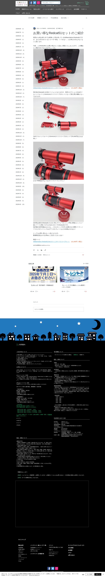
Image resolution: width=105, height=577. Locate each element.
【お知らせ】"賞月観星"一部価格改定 (41, 285)
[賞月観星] (43, 274)
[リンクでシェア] (45, 250)
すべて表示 (85, 263)
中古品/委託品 (54, 17)
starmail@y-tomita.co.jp (66, 431)
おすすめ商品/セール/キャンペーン (41, 245)
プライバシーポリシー (34, 575)
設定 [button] (83, 574)
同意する (98, 574)
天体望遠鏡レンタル (76, 5)
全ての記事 (31, 17)
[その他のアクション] (83, 28)
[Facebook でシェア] (34, 250)
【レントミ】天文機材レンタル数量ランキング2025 (73, 286)
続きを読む (64, 17)
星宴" (62, 547)
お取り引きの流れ (34, 550)
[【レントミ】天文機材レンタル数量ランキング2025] (74, 274)
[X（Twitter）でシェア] (37, 250)
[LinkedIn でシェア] (41, 250)
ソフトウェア (21, 559)
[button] (87, 3)
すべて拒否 (89, 574)
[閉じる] (103, 574)
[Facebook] (30, 2)
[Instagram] (38, 2)
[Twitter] (34, 2)
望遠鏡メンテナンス (42, 17)
